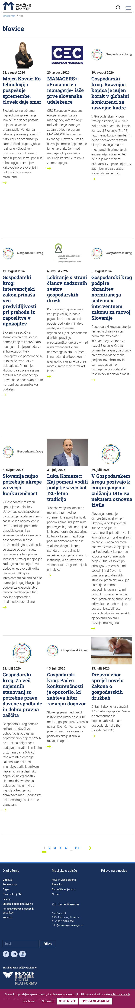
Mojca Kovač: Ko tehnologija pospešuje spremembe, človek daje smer (22, 90)
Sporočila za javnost (64, 889)
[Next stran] (90, 850)
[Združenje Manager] (17, 6)
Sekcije (7, 899)
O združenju (11, 870)
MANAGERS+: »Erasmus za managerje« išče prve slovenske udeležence (65, 90)
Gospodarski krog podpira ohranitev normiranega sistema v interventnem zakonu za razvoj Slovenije (111, 297)
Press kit (57, 884)
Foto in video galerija (64, 879)
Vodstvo (7, 879)
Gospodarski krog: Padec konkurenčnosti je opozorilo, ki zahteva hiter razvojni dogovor (66, 689)
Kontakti (7, 917)
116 (77, 848)
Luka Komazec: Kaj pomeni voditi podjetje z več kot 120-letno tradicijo (67, 487)
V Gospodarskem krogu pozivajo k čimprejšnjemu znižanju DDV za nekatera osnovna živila (111, 490)
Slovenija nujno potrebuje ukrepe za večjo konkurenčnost (22, 484)
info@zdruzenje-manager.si (67, 925)
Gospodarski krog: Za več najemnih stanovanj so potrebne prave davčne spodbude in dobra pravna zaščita (22, 694)
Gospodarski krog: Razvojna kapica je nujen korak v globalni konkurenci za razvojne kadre (110, 93)
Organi (6, 889)
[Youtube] (22, 955)
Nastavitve (48, 1001)
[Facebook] (6, 955)
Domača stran (9, 16)
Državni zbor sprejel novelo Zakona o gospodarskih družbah (107, 686)
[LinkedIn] (14, 955)
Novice (56, 894)
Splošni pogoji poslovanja (18, 903)
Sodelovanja (10, 884)
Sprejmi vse (67, 1001)
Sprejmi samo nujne (96, 1001)
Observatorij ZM (12, 894)
